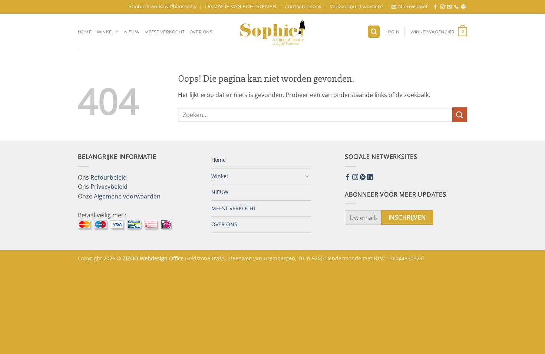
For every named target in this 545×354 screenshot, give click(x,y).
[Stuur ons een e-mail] (449, 7)
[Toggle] (306, 176)
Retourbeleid (108, 177)
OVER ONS (200, 31)
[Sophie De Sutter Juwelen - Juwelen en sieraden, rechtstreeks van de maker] (272, 31)
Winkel (105, 31)
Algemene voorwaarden (127, 196)
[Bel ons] (456, 7)
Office (177, 258)
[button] (409, 6)
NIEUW (131, 31)
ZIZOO (131, 258)
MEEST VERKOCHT (164, 31)
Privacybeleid (109, 187)
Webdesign (154, 258)
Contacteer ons (303, 6)
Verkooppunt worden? (356, 6)
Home (85, 31)
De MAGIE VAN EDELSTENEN (241, 6)
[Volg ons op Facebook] (435, 7)
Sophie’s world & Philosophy (162, 6)
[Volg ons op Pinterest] (463, 7)
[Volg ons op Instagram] (442, 7)
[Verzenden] (459, 114)
